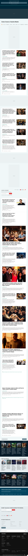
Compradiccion (3, 546)
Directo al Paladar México (18, 551)
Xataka (2, 537)
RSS (23, 189)
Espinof (12, 538)
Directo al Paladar (18, 537)
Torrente (14, 24)
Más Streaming (24, 473)
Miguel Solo (5, 81)
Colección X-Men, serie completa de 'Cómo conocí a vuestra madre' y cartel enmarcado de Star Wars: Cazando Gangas (12, 324)
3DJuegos (8, 537)
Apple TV (15, 494)
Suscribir (10, 193)
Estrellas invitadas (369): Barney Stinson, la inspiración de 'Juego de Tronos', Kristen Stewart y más (12, 415)
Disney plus (20, 521)
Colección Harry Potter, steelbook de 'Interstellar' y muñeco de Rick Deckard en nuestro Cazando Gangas (12, 350)
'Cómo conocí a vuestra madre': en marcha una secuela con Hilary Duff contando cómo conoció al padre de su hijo (8, 295)
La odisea (18, 494)
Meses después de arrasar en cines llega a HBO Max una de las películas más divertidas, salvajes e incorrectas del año (9, 482)
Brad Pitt (16, 24)
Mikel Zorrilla (5, 210)
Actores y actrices (4, 56)
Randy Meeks (5, 60)
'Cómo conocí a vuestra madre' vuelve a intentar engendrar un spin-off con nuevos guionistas (8, 361)
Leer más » (11, 59)
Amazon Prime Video (11, 494)
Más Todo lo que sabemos (23, 458)
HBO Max (20, 494)
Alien (18, 24)
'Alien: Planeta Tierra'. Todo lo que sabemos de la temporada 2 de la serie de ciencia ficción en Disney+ (9, 467)
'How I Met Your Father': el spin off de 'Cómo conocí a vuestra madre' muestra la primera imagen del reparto (8, 255)
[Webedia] (3, 533)
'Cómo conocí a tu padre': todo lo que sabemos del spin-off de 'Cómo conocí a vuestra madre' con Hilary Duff (11, 243)
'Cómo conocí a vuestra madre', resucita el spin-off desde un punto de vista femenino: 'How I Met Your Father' (8, 426)
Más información (19, 555)
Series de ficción (4, 78)
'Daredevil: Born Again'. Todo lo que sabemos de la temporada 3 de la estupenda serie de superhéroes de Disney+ (24, 467)
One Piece (11, 24)
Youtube (20, 189)
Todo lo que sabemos (5, 246)
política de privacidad (10, 511)
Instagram (22, 189)
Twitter (17, 189)
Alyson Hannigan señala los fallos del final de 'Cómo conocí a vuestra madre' (13, 388)
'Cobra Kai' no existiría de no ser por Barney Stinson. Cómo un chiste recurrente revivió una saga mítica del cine (8, 75)
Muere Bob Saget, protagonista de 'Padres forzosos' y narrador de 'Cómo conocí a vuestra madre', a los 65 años (8, 201)
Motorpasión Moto (23, 538)
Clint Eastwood (26, 24)
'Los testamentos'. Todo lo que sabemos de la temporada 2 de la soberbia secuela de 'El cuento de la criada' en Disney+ (19, 467)
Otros (3, 353)
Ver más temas (3, 527)
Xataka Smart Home (4, 540)
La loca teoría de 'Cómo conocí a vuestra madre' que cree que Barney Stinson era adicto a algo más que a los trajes (8, 65)
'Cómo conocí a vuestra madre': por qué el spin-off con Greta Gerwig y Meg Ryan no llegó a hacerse (12, 284)
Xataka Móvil (3, 538)
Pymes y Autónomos (9, 545)
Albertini (5, 126)
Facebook (19, 189)
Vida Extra (8, 538)
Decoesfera (3, 545)
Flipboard (25, 189)
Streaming (3, 473)
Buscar (25, 531)
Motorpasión (23, 537)
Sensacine (13, 537)
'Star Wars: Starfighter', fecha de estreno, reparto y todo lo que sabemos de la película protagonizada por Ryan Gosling (3, 468)
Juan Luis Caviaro (6, 369)
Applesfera (3, 539)
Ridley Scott (8, 24)
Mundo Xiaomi (3, 541)
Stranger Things (22, 24)
